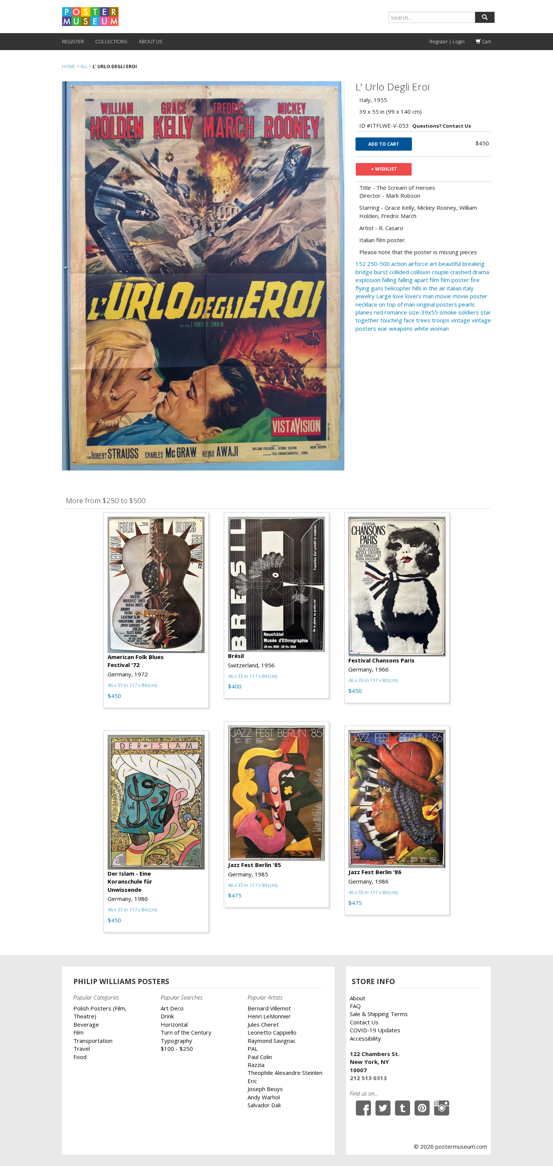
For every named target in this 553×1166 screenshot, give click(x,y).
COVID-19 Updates (375, 1030)
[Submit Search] (485, 17)
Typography (176, 1040)
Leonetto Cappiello (272, 1032)
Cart (486, 41)
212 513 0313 (368, 1078)
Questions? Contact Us (441, 125)
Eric (252, 1081)
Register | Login (447, 41)
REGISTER (73, 41)
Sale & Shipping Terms (379, 1014)
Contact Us (364, 1022)
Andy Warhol (264, 1097)
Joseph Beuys (265, 1089)
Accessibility (365, 1038)
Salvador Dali (264, 1105)
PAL (253, 1048)
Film (78, 1032)
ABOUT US (151, 41)
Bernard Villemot (269, 1008)
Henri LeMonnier (269, 1016)
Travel (81, 1048)
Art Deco (172, 1008)
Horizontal (174, 1024)
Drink (167, 1016)
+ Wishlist (384, 169)
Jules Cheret (263, 1024)
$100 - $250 (177, 1048)
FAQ (355, 1006)
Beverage (86, 1024)
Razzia (256, 1064)
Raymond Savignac (272, 1040)
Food (80, 1057)
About (357, 998)
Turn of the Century (186, 1032)
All (84, 66)
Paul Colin (260, 1057)
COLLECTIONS (111, 41)
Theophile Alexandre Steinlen (285, 1072)
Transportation (92, 1040)
